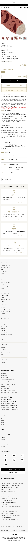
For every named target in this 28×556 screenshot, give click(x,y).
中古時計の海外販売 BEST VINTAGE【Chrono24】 (10, 411)
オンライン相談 (4, 351)
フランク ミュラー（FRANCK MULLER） (8, 491)
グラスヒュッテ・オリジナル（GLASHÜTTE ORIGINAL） (11, 506)
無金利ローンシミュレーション (14, 86)
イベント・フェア (4, 271)
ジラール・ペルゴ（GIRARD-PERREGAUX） (9, 502)
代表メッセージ (4, 437)
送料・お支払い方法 (4, 323)
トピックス (3, 275)
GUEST (2, 429)
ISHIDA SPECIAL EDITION (6, 290)
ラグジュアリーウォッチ (5, 282)
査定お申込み (3, 354)
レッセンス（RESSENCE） (6, 515)
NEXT (25, 23)
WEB (2, 418)
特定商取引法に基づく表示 (6, 530)
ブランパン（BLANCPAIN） (15, 485)
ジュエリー (3, 288)
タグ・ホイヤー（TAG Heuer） (6, 500)
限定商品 (3, 308)
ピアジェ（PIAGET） (5, 504)
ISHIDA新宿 (3, 373)
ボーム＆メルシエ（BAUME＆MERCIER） (8, 524)
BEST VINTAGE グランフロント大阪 (8, 390)
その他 (2, 301)
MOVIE (2, 422)
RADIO (2, 424)
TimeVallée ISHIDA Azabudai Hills (7, 379)
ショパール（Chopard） (5, 489)
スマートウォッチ (4, 286)
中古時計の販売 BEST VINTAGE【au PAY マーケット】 (11, 407)
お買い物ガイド (5, 318)
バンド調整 (3, 338)
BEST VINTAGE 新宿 (5, 388)
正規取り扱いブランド (5, 265)
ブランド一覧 (3, 304)
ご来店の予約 (3, 349)
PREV (3, 23)
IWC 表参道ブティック (5, 386)
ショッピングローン (5, 324)
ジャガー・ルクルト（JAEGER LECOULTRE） (9, 487)
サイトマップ (23, 530)
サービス (3, 441)
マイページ (4, 359)
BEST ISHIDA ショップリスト (8, 371)
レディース (3, 313)
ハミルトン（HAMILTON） (5, 526)
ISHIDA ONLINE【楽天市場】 (6, 399)
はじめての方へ (4, 321)
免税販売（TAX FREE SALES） (6, 334)
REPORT (3, 428)
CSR (2, 443)
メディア (3, 416)
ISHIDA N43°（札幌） (5, 377)
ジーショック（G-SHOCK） (18, 526)
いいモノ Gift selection (5, 293)
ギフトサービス (4, 332)
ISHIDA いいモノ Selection (6, 292)
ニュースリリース (4, 444)
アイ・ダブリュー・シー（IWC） (17, 496)
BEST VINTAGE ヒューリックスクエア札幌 (9, 392)
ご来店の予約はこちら (20, 253)
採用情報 (3, 446)
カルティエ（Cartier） (5, 481)
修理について (3, 339)
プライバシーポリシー (16, 530)
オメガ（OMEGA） (4, 494)
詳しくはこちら (21, 202)
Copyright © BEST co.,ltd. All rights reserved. (14, 540)
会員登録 (3, 362)
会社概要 (3, 439)
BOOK (2, 420)
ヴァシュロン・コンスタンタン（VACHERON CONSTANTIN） (12, 483)
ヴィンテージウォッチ (5, 309)
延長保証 (3, 328)
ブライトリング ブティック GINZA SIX (8, 384)
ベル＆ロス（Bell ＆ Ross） (18, 522)
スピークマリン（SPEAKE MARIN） (7, 513)
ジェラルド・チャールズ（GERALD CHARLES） (9, 519)
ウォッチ (3, 284)
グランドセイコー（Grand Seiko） (7, 509)
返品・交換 (3, 330)
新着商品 (3, 306)
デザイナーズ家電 (4, 295)
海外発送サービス (4, 336)
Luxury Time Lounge (5, 381)
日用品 (2, 297)
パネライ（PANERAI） (5, 496)
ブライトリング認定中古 (5, 311)
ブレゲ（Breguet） (4, 485)
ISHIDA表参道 (4, 375)
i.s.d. (3, 71)
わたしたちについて (6, 434)
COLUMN (3, 426)
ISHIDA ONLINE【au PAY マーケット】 (8, 403)
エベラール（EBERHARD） (6, 522)
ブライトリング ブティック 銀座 (7, 383)
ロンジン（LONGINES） (17, 515)
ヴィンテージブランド (5, 267)
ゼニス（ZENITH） (14, 498)
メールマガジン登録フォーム (13, 469)
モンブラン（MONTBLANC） (6, 517)
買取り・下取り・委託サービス (6, 353)
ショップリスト (4, 273)
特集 (2, 269)
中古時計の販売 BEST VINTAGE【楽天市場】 (9, 405)
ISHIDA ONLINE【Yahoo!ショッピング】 (8, 401)
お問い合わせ (3, 347)
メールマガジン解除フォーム (13, 472)
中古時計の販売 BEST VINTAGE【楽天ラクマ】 (9, 409)
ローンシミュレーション (5, 326)
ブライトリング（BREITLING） (15, 494)
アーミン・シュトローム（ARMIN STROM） (8, 511)
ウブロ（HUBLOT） (4, 498)
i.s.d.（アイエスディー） (5, 299)
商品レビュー (3, 366)
